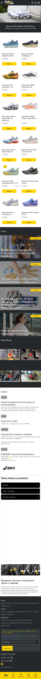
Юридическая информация (8, 623)
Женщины (10, 603)
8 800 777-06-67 (8, 654)
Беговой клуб (19, 612)
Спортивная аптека (33, 603)
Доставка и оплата (27, 620)
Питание (24, 603)
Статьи (26, 612)
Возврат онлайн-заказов (24, 623)
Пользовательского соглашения (11, 637)
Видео (36, 612)
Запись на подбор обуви (8, 612)
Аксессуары (17, 603)
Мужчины (3, 603)
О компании (4, 620)
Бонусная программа (15, 620)
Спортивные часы (6, 606)
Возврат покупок (5, 625)
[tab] (20, 485)
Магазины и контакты (7, 614)
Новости (31, 612)
